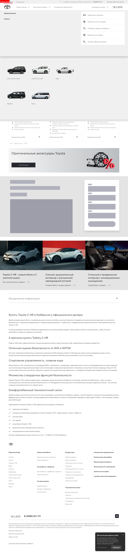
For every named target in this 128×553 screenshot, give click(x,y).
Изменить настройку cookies (16, 533)
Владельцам (20, 2)
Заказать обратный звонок (115, 2)
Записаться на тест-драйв (97, 22)
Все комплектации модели (14, 282)
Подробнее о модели (97, 285)
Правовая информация (15, 530)
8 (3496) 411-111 (97, 2)
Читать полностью (102, 547)
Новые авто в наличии (95, 15)
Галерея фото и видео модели (58, 285)
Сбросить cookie (13, 537)
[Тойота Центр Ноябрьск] (117, 7)
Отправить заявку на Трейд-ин (98, 28)
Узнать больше (23, 165)
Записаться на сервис (95, 35)
